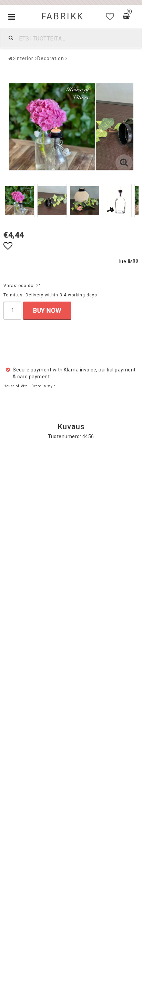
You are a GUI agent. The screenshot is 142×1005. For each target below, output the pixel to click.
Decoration (50, 58)
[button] (110, 16)
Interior (24, 58)
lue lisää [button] (129, 262)
